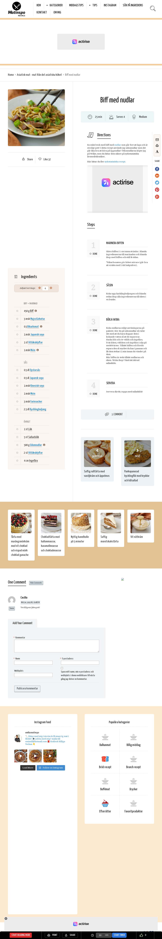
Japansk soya (37, 334)
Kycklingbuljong (38, 409)
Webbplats (18, 671)
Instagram (110, 5)
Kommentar (19, 637)
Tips (94, 5)
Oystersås (35, 370)
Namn (17, 658)
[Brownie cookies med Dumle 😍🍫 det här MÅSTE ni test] (20, 755)
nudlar (117, 145)
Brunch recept (133, 767)
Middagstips (76, 5)
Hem (39, 5)
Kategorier (56, 5)
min (106, 935)
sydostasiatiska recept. (115, 161)
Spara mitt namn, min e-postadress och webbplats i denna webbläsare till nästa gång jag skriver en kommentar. (78, 675)
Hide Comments (36, 583)
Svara (12, 608)
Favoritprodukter (134, 811)
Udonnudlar (36, 445)
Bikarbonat (33, 326)
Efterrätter (105, 811)
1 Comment (117, 414)
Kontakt (42, 12)
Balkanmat (105, 745)
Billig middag (133, 745)
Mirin (32, 350)
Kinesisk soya (37, 385)
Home (11, 74)
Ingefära (33, 460)
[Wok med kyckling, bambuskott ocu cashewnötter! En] (49, 755)
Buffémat (105, 789)
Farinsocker (36, 401)
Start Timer (119, 935)
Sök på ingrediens (133, 5)
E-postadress (67, 658)
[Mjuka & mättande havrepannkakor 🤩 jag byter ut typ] (35, 755)
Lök (30, 429)
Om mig (57, 12)
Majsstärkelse (37, 318)
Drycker (133, 789)
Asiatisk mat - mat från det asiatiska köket (39, 74)
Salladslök (33, 437)
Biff (31, 311)
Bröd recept (105, 767)
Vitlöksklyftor (35, 342)
